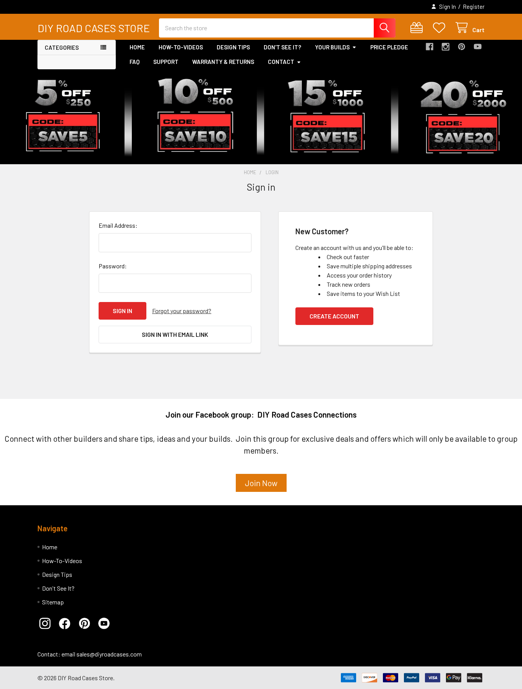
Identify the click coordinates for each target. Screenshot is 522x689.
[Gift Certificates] (418, 28)
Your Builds (332, 47)
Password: (113, 265)
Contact (281, 61)
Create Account (334, 316)
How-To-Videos (181, 47)
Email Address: (118, 225)
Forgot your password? (181, 310)
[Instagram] (445, 47)
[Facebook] (429, 47)
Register (474, 6)
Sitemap (53, 602)
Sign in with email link (175, 334)
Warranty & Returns (223, 61)
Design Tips (233, 47)
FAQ (134, 61)
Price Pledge (389, 47)
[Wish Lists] (441, 28)
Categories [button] (62, 47)
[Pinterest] (462, 47)
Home (137, 47)
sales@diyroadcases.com (109, 654)
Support (165, 61)
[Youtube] (478, 47)
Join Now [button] (261, 483)
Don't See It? (282, 47)
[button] (47, 623)
